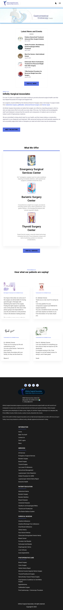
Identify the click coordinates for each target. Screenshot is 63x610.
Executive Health (23, 482)
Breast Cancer (22, 538)
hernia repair (46, 105)
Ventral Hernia (22, 530)
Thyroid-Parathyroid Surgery (26, 574)
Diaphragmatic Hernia (24, 547)
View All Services (31, 250)
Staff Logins (22, 440)
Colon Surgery (22, 565)
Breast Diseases (23, 500)
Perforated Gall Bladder (25, 544)
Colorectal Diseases (24, 503)
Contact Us (21, 437)
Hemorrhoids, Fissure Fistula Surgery (29, 577)
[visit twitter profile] (37, 385)
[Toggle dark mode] (56, 3)
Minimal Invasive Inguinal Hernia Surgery (30, 571)
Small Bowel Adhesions (25, 527)
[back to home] (11, 3)
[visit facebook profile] (29, 385)
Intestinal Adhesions (24, 521)
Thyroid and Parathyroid (25, 508)
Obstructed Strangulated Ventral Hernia (29, 535)
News (20, 443)
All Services (21, 453)
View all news (31, 83)
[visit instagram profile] (33, 385)
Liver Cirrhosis (22, 550)
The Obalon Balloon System (26, 511)
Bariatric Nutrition (23, 497)
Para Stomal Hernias (24, 532)
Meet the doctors (11, 129)
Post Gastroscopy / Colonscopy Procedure (30, 590)
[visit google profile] (25, 385)
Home (20, 432)
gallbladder (21, 105)
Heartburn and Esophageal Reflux (28, 506)
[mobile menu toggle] (60, 3)
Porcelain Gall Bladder (24, 541)
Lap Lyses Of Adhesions (25, 467)
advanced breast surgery (32, 105)
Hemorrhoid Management (25, 470)
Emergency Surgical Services (26, 456)
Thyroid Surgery (23, 464)
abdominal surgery (11, 105)
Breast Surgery (22, 461)
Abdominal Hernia (23, 491)
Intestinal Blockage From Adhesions (28, 524)
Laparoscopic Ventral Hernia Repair (28, 479)
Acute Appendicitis (23, 553)
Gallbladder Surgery (24, 587)
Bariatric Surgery (23, 458)
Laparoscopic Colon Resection (27, 473)
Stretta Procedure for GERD (26, 476)
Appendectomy (22, 584)
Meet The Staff (22, 434)
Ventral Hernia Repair (24, 568)
